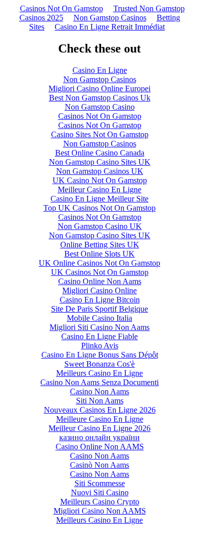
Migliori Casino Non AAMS (100, 510)
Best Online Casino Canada (99, 152)
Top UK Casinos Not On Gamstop (99, 208)
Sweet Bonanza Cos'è (99, 364)
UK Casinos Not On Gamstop (99, 272)
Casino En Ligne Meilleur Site (99, 198)
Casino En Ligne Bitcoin (100, 299)
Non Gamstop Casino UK (100, 226)
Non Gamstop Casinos (109, 17)
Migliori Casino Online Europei (99, 88)
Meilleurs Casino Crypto (99, 501)
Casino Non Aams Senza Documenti (99, 382)
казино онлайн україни (99, 437)
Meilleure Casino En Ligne (99, 419)
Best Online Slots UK (99, 253)
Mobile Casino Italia (99, 318)
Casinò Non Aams (99, 465)
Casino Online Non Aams (99, 281)
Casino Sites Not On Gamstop (99, 134)
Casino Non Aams (99, 391)
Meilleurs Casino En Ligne (99, 373)
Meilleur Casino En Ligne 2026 (99, 428)
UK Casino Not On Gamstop (100, 180)
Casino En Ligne (99, 70)
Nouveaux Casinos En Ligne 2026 (100, 409)
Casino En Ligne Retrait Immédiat (110, 26)
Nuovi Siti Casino (100, 492)
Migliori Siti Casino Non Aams (99, 327)
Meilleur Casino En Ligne (99, 189)
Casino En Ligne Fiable (99, 336)
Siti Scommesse (99, 483)
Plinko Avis (99, 345)
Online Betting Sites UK (99, 244)
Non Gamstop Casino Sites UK (100, 162)
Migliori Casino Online (99, 290)
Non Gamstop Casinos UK (99, 171)
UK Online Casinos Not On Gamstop (99, 263)
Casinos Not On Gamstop (61, 8)
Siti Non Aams (99, 400)
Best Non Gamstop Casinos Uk (100, 97)
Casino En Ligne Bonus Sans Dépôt (99, 354)
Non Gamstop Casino (100, 107)
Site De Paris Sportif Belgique (99, 308)
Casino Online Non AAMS (100, 446)
